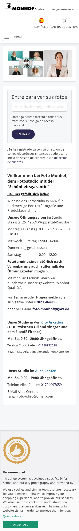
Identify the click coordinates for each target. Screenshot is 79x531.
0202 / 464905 (45, 302)
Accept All (20, 524)
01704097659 (51, 384)
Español (40, 27)
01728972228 (47, 345)
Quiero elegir (12, 516)
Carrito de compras (64, 27)
